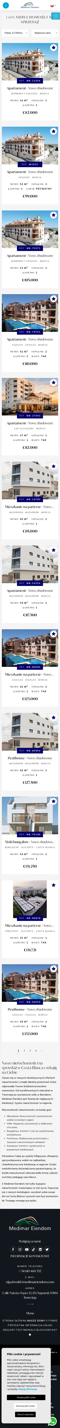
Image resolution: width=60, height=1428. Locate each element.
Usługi (47, 1325)
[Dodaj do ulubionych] (53, 47)
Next (55, 63)
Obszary (9, 1329)
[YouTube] (27, 1249)
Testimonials (26, 1329)
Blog (40, 1329)
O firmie (52, 1320)
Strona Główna (14, 1320)
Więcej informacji (27, 1389)
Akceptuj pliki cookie (26, 1397)
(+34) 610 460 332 (30, 1271)
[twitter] (47, 1249)
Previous (5, 63)
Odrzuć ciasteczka (25, 1414)
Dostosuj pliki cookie (25, 1405)
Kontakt (50, 1329)
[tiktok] (33, 1249)
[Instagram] (20, 1249)
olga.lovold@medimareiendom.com (30, 1282)
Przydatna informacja (25, 1325)
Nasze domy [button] (36, 1320)
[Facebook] (13, 1249)
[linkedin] (40, 1249)
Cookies (51, 1352)
